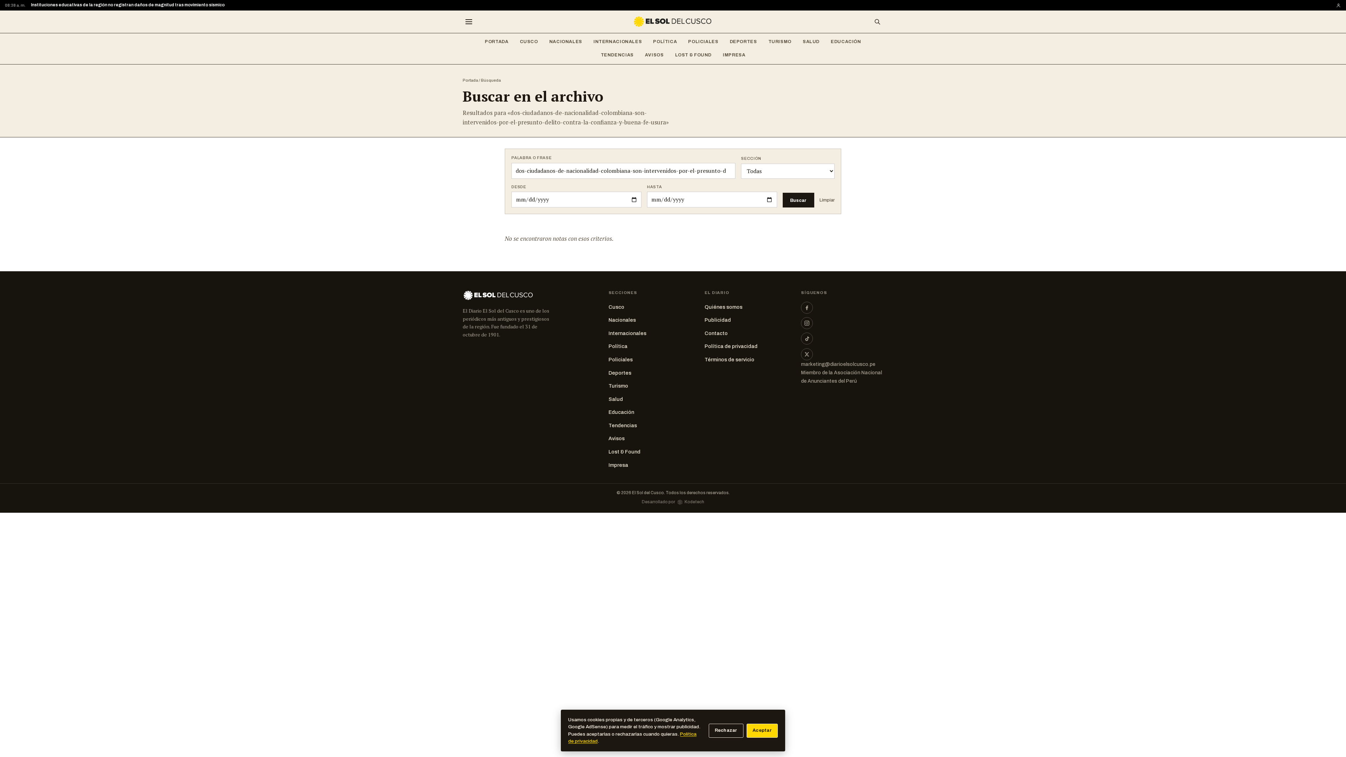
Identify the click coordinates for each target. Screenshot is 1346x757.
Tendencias (617, 55)
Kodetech (694, 501)
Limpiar (827, 200)
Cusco (529, 41)
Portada (496, 41)
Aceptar (762, 730)
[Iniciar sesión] (1338, 5)
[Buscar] (877, 22)
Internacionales (617, 41)
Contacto (716, 333)
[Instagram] (807, 323)
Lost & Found (693, 55)
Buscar (798, 200)
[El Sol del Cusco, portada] (673, 21)
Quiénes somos (723, 307)
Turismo (779, 41)
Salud (811, 41)
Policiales (703, 41)
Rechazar (726, 730)
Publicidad (718, 320)
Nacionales (565, 41)
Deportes (743, 41)
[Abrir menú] (469, 22)
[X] (807, 354)
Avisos (654, 55)
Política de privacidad (731, 346)
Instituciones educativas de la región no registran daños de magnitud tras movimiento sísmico (128, 4)
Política (665, 41)
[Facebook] (807, 308)
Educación (846, 41)
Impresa (734, 55)
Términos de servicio (729, 359)
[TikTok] (807, 339)
